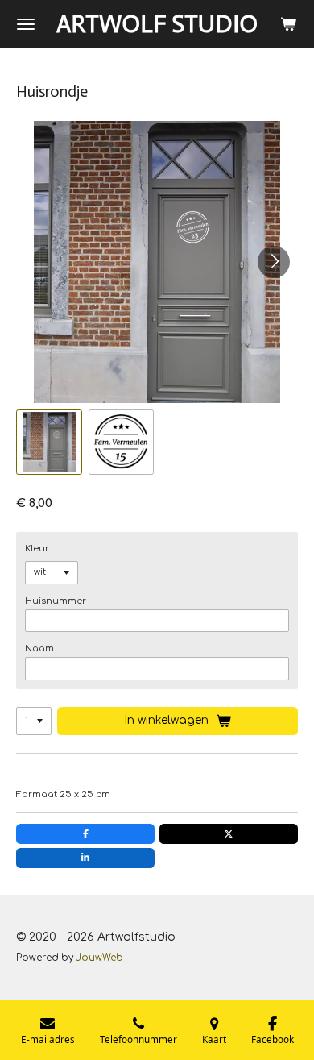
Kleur (37, 548)
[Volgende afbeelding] (274, 262)
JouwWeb (99, 958)
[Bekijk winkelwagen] (288, 24)
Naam (39, 648)
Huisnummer (55, 601)
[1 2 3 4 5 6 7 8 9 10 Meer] (34, 720)
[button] (49, 442)
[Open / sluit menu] (25, 24)
